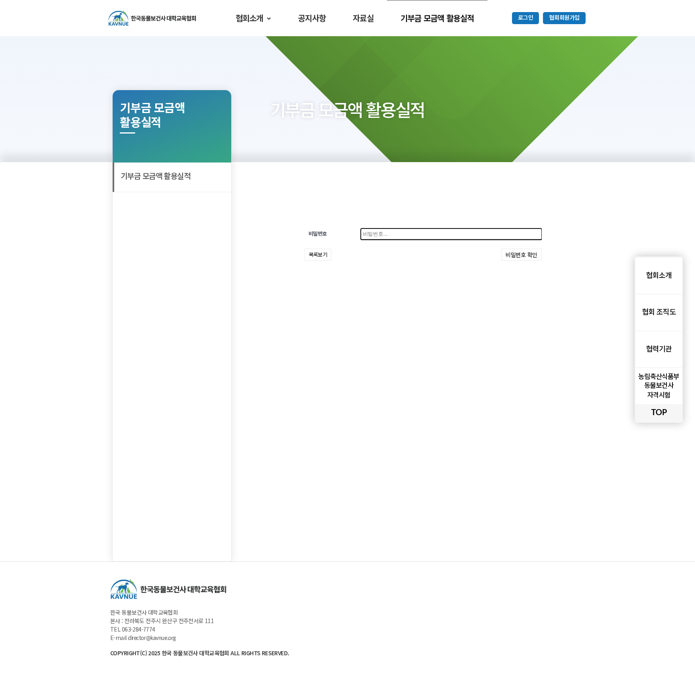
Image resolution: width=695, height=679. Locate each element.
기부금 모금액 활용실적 (437, 18)
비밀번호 (317, 234)
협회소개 (249, 18)
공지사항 (312, 18)
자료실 (363, 18)
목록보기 (318, 254)
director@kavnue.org (152, 638)
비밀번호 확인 (521, 255)
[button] (525, 18)
